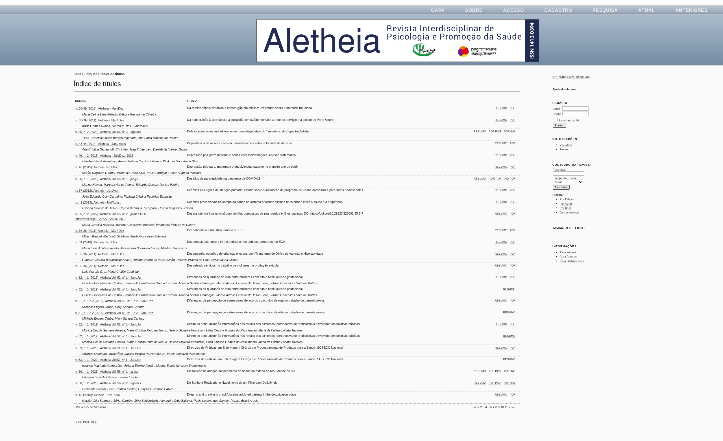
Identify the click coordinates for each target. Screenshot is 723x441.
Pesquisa (605, 10)
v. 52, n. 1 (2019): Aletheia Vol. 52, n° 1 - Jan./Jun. (109, 277)
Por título (566, 207)
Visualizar (566, 145)
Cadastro (558, 10)
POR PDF (495, 178)
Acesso (513, 10)
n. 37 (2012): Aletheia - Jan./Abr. (97, 190)
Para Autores (568, 256)
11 (506, 407)
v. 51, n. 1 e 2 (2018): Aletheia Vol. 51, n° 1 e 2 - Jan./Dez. (114, 301)
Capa (438, 10)
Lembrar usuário (569, 120)
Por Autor (566, 203)
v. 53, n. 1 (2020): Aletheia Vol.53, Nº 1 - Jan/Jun (108, 348)
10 (502, 407)
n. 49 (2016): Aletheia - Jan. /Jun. (98, 395)
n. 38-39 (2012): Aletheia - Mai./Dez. (100, 108)
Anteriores (691, 10)
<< (475, 407)
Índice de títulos (113, 74)
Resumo (501, 108)
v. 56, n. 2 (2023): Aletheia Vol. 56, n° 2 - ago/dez (108, 132)
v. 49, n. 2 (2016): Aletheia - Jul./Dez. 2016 (104, 155)
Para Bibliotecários (572, 261)
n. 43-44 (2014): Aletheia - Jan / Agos (100, 143)
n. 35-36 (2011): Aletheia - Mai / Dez (99, 120)
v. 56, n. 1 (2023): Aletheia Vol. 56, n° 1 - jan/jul (106, 179)
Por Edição (567, 199)
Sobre (474, 10)
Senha (557, 113)
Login (556, 108)
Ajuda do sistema (564, 89)
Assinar (564, 149)
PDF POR (495, 131)
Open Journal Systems (571, 76)
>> (513, 407)
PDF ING (509, 131)
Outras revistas (569, 212)
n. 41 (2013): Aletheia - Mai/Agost (98, 202)
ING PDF (509, 178)
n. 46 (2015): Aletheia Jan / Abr (96, 167)
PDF (512, 108)
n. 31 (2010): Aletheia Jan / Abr (96, 242)
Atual (646, 10)
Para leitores (568, 252)
